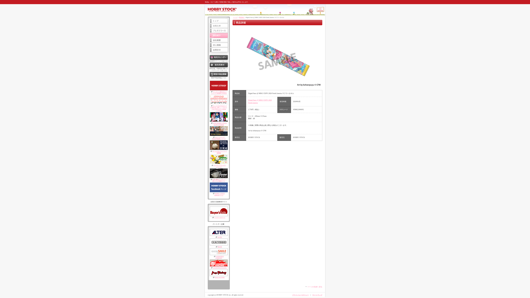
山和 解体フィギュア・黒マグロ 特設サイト (219, 180)
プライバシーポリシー (300, 295)
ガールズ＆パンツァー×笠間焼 (220, 152)
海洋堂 (220, 247)
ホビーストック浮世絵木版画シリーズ (219, 138)
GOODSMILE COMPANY (219, 257)
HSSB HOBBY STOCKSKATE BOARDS (220, 124)
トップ (235, 17)
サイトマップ (317, 295)
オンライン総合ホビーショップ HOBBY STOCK (219, 92)
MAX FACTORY (220, 277)
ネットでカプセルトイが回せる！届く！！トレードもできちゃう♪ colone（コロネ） (218, 108)
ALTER (220, 237)
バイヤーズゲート (219, 217)
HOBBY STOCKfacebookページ (219, 194)
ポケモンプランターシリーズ (220, 166)
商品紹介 (242, 17)
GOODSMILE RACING (220, 267)
